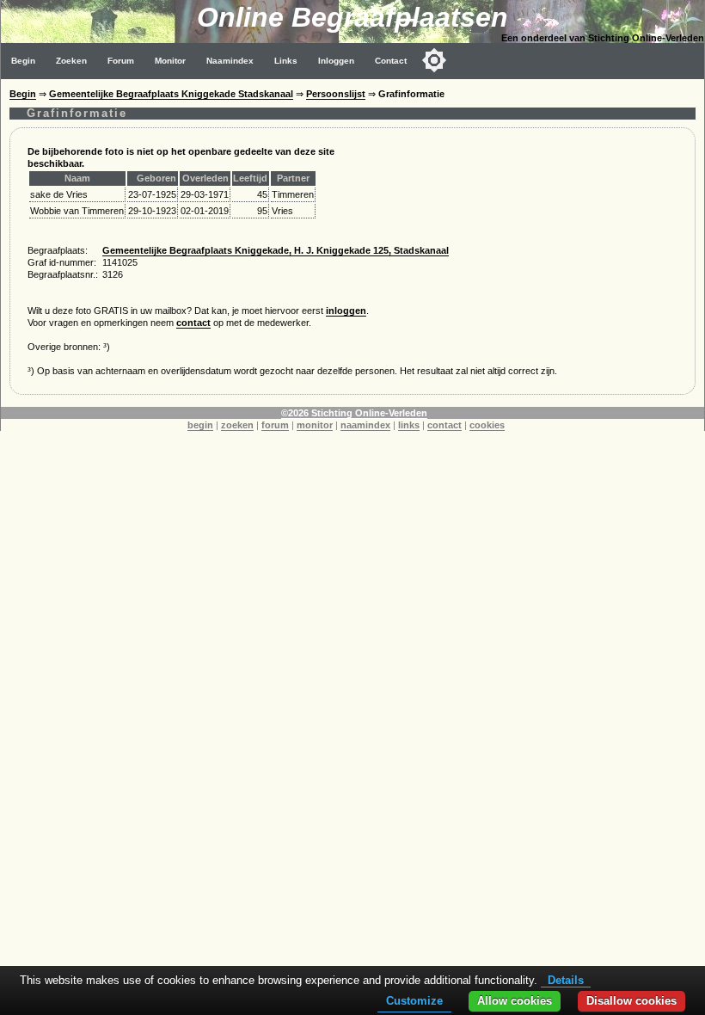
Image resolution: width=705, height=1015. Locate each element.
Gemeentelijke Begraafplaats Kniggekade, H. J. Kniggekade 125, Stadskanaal (275, 250)
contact (193, 322)
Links (285, 60)
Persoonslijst (335, 94)
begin (200, 425)
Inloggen (336, 60)
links (409, 425)
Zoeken (71, 60)
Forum (120, 60)
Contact (391, 60)
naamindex (365, 425)
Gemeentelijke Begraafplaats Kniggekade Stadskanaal (171, 94)
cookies (487, 425)
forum (275, 425)
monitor (315, 425)
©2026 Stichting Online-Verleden (354, 413)
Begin (23, 60)
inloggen (346, 310)
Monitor (170, 60)
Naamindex (230, 60)
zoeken (237, 425)
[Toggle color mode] (434, 60)
